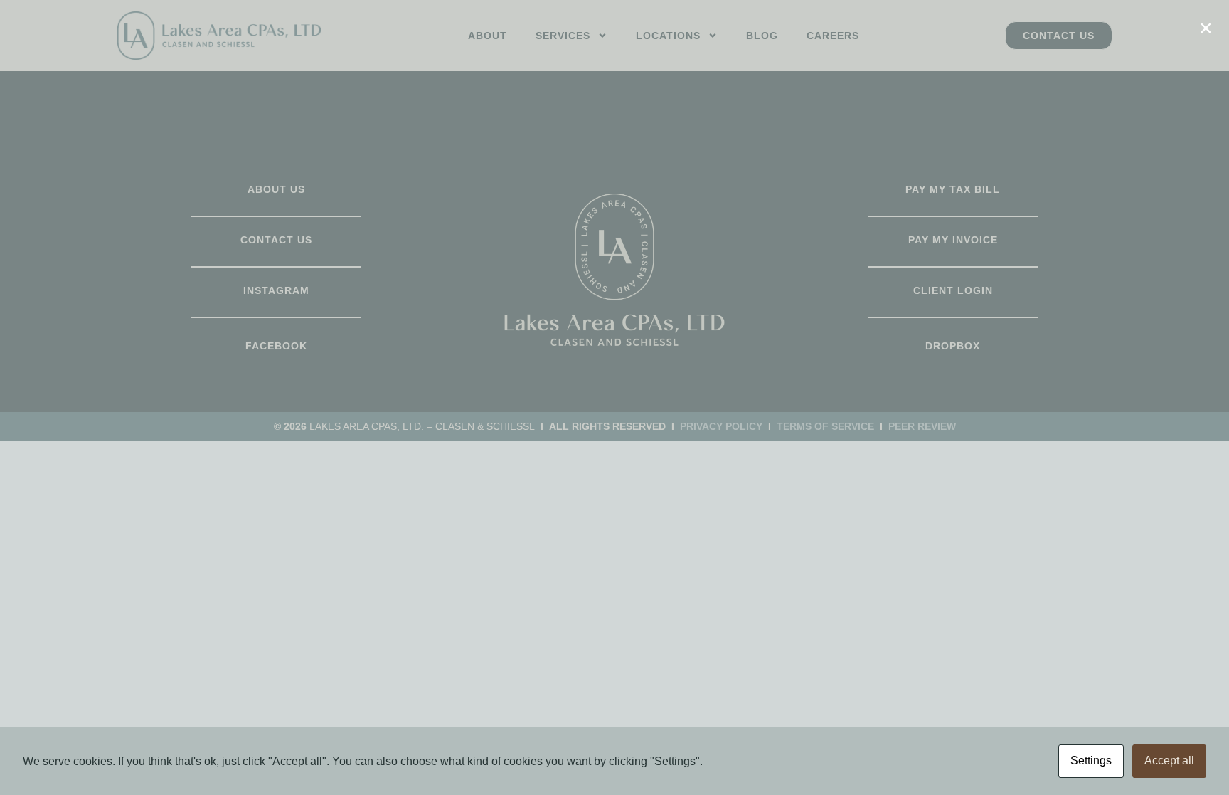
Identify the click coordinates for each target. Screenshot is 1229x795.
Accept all (1169, 760)
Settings (1091, 760)
